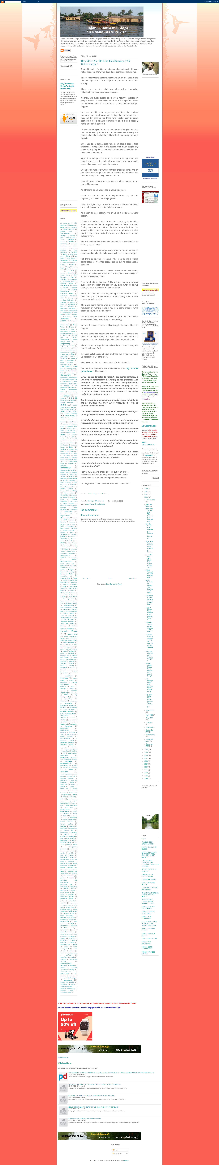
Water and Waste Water (68, 640)
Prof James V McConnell (67, 553)
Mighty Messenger (65, 482)
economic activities (67, 743)
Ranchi (62, 570)
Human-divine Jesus (71, 394)
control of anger (69, 709)
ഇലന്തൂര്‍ (63, 959)
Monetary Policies (65, 491)
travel (75, 944)
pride (94, 504)
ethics (71, 769)
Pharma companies (68, 530)
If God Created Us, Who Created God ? (149, 573)
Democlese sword (66, 312)
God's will (63, 371)
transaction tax (65, 944)
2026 (146, 778)
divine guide (71, 734)
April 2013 (149, 715)
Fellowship (63, 356)
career (71, 680)
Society (62, 597)
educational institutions (70, 751)
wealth (75, 949)
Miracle (72, 484)
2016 (146, 755)
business (64, 678)
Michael (65, 480)
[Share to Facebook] (120, 501)
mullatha (62, 867)
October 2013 (150, 735)
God (71, 364)
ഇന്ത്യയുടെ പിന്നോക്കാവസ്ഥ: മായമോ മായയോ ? (84, 1118)
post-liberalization (72, 900)
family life (63, 784)
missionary (71, 861)
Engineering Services (67, 346)
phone (73, 888)
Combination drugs (68, 281)
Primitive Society (72, 547)
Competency (64, 285)
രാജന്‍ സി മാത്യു (67, 982)
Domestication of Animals (67, 331)
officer (62, 871)
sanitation (74, 925)
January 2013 (150, 500)
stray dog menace (67, 932)
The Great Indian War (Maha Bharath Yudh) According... (149, 700)
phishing (65, 888)
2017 (146, 758)
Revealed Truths (66, 574)
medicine (71, 853)
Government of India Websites (68, 377)
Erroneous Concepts (69, 350)
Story (75, 607)
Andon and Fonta (70, 237)
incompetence (64, 832)
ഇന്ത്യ (72, 957)
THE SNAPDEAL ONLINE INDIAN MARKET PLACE (148, 901)
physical (73, 890)
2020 (146, 767)
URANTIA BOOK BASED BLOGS (147, 875)
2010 (146, 488)
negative (64, 869)
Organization (68, 511)
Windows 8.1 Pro (65, 644)
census (72, 686)
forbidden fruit (73, 792)
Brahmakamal (66, 262)
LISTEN (145, 445)
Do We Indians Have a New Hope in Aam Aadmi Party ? (149, 670)
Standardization (69, 605)
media (62, 853)
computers (63, 705)
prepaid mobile (67, 905)
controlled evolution (67, 711)
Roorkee (65, 580)
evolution (64, 772)
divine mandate (66, 736)
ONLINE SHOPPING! (149, 879)
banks (62, 665)
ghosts (75, 799)
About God (64, 227)
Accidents (74, 227)
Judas (70, 439)
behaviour (63, 667)
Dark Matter (72, 308)
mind (71, 857)
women (62, 953)
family (72, 782)
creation (62, 720)
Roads (75, 578)
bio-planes (71, 670)
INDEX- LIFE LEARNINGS (146, 917)
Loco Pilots (74, 453)
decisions (63, 724)
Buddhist (62, 264)
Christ (72, 277)
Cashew (62, 273)
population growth (66, 898)
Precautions (66, 545)
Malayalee (71, 463)
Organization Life (66, 513)
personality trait (66, 884)
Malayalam (65, 461)
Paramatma (72, 522)
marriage (72, 851)
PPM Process (68, 520)
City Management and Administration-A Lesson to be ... (149, 685)
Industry (62, 422)
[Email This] (113, 501)
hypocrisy (72, 826)
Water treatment (68, 642)
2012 (146, 494)
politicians (63, 896)
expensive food (70, 776)
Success (66, 609)
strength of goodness (66, 934)
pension (62, 878)
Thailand (71, 615)
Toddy (75, 617)
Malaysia (63, 466)
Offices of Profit (64, 505)
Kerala (72, 443)
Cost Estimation (68, 300)
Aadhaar (72, 225)
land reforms (70, 838)
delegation (73, 724)
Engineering (65, 344)
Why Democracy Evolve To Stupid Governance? (67, 86)
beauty (71, 665)
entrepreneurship (65, 763)
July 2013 (149, 727)
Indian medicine (71, 418)
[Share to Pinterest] (122, 501)
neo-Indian (72, 869)
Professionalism (65, 555)
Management (65, 468)
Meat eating (63, 478)
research (72, 919)
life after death (65, 842)
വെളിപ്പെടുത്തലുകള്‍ (66, 986)
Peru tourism (64, 528)
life (73, 840)
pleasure (71, 894)
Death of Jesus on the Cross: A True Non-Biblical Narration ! (91, 1095)
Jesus (62, 434)
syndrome (72, 936)
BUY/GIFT (151, 445)
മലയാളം (68, 980)
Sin (61, 592)
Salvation (74, 584)
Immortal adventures (66, 402)
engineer (74, 757)
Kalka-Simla (66, 441)
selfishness (101, 504)
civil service (74, 697)
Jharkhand (63, 439)
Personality (70, 526)
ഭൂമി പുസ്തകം (72, 978)
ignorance (63, 828)
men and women (67, 855)
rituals (72, 923)
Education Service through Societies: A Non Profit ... (149, 627)
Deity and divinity (72, 310)
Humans (66, 396)
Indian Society (70, 413)
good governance (71, 805)
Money (75, 491)
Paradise (63, 522)
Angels (62, 239)
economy (63, 747)
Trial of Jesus (68, 619)
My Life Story (64, 495)
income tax (68, 830)
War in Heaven (71, 638)
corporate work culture (67, 713)
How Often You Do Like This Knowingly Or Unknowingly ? (149, 515)
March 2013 (150, 710)
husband (63, 826)
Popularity (63, 538)
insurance (74, 832)
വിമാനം (73, 984)
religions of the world (67, 917)
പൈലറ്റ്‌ (62, 978)
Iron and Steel (71, 428)
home (64, 815)
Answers (62, 241)
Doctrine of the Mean (67, 329)
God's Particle (65, 366)
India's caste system (67, 409)
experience (63, 780)
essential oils (66, 767)
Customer (71, 306)
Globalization (63, 364)
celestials (63, 686)
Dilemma (63, 320)
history (75, 813)
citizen (66, 695)
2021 (146, 770)
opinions (74, 874)
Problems (65, 549)
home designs (73, 815)
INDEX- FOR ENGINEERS (146, 943)
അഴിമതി (68, 955)
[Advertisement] (68, 164)
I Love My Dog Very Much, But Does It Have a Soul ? (149, 561)
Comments (118, 1154)
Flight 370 (72, 356)
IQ (71, 398)
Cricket (62, 304)
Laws (71, 447)
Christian (63, 279)
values (66, 947)
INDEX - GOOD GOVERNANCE (147, 948)
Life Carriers (71, 451)
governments (64, 811)
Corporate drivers (66, 293)
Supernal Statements (71, 611)
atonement (63, 661)
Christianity (73, 279)
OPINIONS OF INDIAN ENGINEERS (149, 889)
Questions (63, 565)
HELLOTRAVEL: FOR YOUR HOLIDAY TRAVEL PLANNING (149, 923)
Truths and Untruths (67, 623)
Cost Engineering (72, 298)
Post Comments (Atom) (114, 584)
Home (110, 579)
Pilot (71, 532)
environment (64, 765)
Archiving (71, 241)
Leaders (63, 449)
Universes (70, 629)
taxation (62, 938)
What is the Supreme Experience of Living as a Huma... (149, 546)
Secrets (72, 590)
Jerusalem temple (70, 432)
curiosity (72, 722)
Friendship (63, 358)
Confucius (65, 287)
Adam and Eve (68, 229)
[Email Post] (109, 501)
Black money (71, 258)
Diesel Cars (66, 316)
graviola (75, 811)
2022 (146, 773)
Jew (73, 436)
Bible (68, 256)
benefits (72, 667)
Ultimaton (63, 626)
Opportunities (73, 509)
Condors (75, 285)
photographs (64, 890)
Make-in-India (72, 459)
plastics (62, 894)
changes (71, 688)
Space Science (64, 601)
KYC (76, 439)
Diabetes (74, 314)
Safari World (73, 582)
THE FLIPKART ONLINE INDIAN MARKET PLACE (150, 894)
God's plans (71, 369)
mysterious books (72, 867)
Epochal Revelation (65, 348)
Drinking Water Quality (66, 333)
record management (66, 915)
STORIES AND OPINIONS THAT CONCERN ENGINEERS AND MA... (150, 863)
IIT (67, 398)
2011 (146, 491)
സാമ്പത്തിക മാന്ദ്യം (65, 992)
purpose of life (69, 913)
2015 (146, 752)
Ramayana (72, 567)
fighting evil (64, 788)
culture (65, 722)
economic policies (66, 744)
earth (72, 740)
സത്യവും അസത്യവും (67, 988)
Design (67, 314)
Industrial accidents (66, 420)
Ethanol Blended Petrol (66, 352)
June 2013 (149, 722)
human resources (66, 822)
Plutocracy (63, 534)
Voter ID (66, 636)
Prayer (62, 542)
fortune (75, 794)
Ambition (63, 235)
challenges (63, 688)
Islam (62, 430)
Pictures (62, 532)
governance (65, 809)
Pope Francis (71, 536)
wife (64, 951)
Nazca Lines (73, 501)
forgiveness (66, 794)
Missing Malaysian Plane (67, 486)
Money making (69, 493)
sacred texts (64, 925)
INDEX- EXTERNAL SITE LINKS (148, 912)
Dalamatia (63, 308)
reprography (63, 919)
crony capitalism (72, 720)
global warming (67, 801)
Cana (67, 269)
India (63, 404)
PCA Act (75, 518)
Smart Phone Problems (67, 594)
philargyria (63, 886)
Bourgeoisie (74, 260)
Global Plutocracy (66, 362)
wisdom (71, 951)
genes (62, 799)
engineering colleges (70, 759)
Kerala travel (64, 445)
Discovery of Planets (69, 323)
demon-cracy (64, 728)
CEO (61, 269)
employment (64, 757)
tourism (72, 942)
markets (64, 851)
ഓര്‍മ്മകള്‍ (71, 965)
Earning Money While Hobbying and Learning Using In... (149, 614)
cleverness (63, 701)
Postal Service (71, 540)
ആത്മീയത (63, 957)
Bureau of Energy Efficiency (67, 267)
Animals (71, 239)
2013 (146, 497)
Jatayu (62, 432)
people (72, 878)
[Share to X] (118, 501)
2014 (146, 749)
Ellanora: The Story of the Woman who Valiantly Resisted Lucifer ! (94, 1084)
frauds (65, 797)
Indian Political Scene (68, 411)
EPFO (65, 335)
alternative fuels (64, 655)
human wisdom (66, 824)
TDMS (62, 615)
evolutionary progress (66, 774)
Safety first (65, 584)
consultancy (73, 707)
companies (68, 703)
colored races (73, 701)
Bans (64, 254)
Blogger (125, 1160)
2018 (146, 761)
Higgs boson (73, 383)
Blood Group (64, 260)
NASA (62, 499)
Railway (62, 567)
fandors (73, 784)
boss (75, 672)
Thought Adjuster (65, 617)
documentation (65, 738)
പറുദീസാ (71, 976)
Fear (91, 504)
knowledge (71, 836)
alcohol (62, 653)
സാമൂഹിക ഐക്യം (66, 990)
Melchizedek (73, 478)
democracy (68, 726)
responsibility (64, 921)
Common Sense (66, 283)
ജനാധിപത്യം (64, 973)
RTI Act (72, 565)
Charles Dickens (65, 275)
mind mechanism (64, 859)
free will (72, 797)
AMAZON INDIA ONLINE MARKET (148, 843)
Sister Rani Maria (70, 592)
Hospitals (72, 387)
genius (69, 799)
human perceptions (69, 819)
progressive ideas (65, 909)
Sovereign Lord (68, 599)
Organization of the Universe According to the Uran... (149, 600)
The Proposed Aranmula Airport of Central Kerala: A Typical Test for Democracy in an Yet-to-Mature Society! (111, 1073)
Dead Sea (63, 310)
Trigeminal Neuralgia (67, 621)
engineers (68, 761)
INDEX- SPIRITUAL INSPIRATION (148, 907)
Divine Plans (64, 325)
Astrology (74, 252)
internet (66, 834)
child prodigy (73, 692)
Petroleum (74, 528)
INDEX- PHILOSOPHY (149, 939)
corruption (64, 716)
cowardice (71, 717)
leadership (63, 840)
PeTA (62, 526)
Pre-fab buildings (72, 542)
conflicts (63, 707)
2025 (146, 776)
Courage (63, 302)
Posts (116, 1150)
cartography (63, 682)
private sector (70, 907)
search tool (149, 455)
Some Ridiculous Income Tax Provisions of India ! (149, 586)
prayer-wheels (73, 903)
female (62, 786)
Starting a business (65, 607)
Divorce (71, 327)
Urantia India (72, 634)
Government (65, 375)
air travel (72, 651)
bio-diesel (62, 670)
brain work (74, 674)
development (64, 730)
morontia (72, 865)
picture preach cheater (67, 892)
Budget (71, 264)
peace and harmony (69, 876)
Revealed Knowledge (67, 572)
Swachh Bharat (68, 613)
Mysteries (72, 497)
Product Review (70, 551)
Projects (74, 557)
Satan (64, 586)
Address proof (66, 231)
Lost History (66, 455)
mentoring (63, 857)
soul (74, 930)
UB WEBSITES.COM (149, 426)
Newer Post (86, 579)
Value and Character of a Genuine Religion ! (149, 656)
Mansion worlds (64, 472)
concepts (72, 705)
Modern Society (66, 488)
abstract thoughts (71, 649)
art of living (71, 659)
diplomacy (63, 732)
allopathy (71, 653)
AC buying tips (65, 223)
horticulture (73, 817)
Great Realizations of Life (70, 379)
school (65, 928)
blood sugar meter (65, 672)
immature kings (73, 828)
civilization (68, 699)
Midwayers (72, 480)
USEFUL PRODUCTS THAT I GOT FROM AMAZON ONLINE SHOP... (149, 854)
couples (62, 717)
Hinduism (66, 385)
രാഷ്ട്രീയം (63, 984)
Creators (72, 302)
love (68, 844)
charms (62, 690)
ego (87, 504)
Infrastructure (73, 422)
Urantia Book (68, 631)
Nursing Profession (68, 503)
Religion (71, 570)
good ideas (69, 807)
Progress (63, 557)
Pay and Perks (64, 524)
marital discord (73, 849)
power (64, 903)
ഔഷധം (62, 967)
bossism (65, 674)
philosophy (73, 886)
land (61, 838)
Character (71, 273)
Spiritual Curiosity (71, 603)
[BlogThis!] (115, 501)
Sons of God (73, 597)
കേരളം (72, 969)
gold (61, 805)
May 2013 (149, 718)
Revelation (63, 576)
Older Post (132, 579)
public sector (73, 911)
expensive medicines (66, 778)
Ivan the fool (71, 430)
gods (73, 803)
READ (144, 442)
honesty (65, 817)
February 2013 (149, 505)
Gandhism (70, 360)
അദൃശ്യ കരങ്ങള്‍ (72, 953)
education (74, 747)
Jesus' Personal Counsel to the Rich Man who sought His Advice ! (93, 1107)
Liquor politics (64, 453)
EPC (75, 333)
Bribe (73, 262)
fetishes (72, 786)
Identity (72, 400)
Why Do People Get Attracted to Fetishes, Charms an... (149, 531)
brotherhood (68, 676)
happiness (66, 813)
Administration (65, 233)
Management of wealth (67, 470)
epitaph (74, 765)
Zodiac (62, 649)
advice (65, 651)
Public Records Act (67, 563)
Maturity (71, 476)
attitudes (71, 661)
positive (62, 900)
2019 (146, 764)
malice (75, 844)
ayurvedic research (67, 663)
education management (70, 749)
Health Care (66, 381)
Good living (70, 373)
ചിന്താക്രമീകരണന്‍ (65, 971)
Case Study (70, 271)
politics (71, 896)
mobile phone (65, 863)
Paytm (73, 524)
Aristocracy (63, 244)
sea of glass (73, 928)
